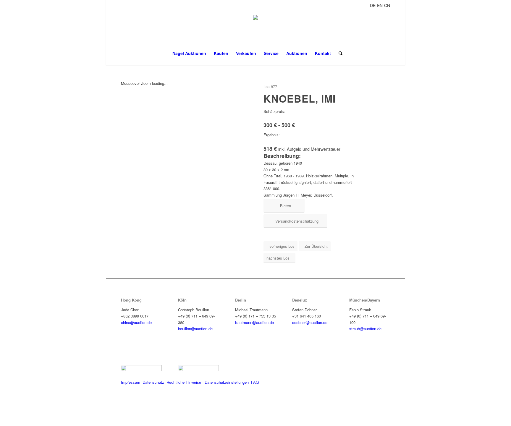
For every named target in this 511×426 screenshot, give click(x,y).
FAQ (255, 382)
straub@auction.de (365, 328)
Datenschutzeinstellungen (227, 382)
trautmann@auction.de (254, 322)
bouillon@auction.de (195, 328)
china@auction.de (136, 322)
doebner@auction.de (309, 322)
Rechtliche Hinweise (184, 382)
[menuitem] (189, 53)
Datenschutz (153, 382)
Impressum (130, 382)
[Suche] (338, 53)
